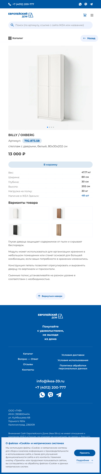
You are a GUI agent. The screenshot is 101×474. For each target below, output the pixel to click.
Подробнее (82, 460)
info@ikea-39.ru (50, 381)
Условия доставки (73, 354)
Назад (91, 38)
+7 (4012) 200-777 (23, 4)
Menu (92, 15)
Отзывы (28, 364)
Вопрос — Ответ (28, 358)
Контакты (28, 369)
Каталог (28, 353)
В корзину (50, 164)
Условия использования (73, 360)
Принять (85, 453)
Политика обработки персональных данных (73, 367)
